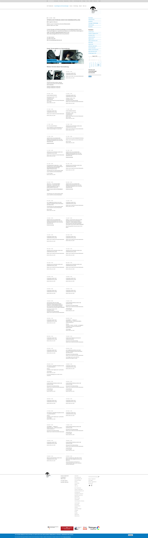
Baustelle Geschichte (79, 495)
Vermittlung (75, 5)
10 (89, 63)
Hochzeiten (90, 483)
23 (100, 64)
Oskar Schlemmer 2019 (92, 40)
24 (89, 66)
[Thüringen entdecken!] (94, 528)
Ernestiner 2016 (91, 35)
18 (91, 64)
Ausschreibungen (78, 508)
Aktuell (80, 5)
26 (93, 66)
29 (98, 66)
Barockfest (90, 26)
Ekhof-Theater (77, 498)
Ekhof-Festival (91, 24)
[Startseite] (48, 1)
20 (95, 64)
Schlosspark (77, 499)
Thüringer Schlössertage (93, 23)
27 (95, 66)
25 (91, 66)
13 (95, 63)
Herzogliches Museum (79, 493)
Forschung (61, 1)
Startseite (76, 475)
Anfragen (83, 1)
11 (91, 63)
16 (100, 63)
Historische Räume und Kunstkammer (79, 491)
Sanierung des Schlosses (79, 500)
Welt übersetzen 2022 (92, 51)
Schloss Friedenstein (79, 489)
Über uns (84, 5)
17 (89, 64)
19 (93, 64)
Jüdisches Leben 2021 (92, 46)
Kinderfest (90, 21)
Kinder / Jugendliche (92, 481)
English (99, 1)
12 (93, 63)
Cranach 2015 (91, 31)
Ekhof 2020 (90, 42)
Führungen (90, 480)
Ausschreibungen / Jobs (77, 1)
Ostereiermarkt (91, 19)
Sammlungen (56, 1)
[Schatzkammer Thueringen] (67, 528)
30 (100, 66)
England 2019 (91, 38)
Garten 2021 (90, 44)
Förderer (71, 1)
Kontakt (91, 1)
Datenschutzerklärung (67, 536)
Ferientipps (90, 17)
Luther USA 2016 (91, 37)
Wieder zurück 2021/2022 (93, 49)
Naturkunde (77, 496)
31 (89, 67)
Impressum (95, 1)
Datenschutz (77, 515)
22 (98, 64)
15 (98, 63)
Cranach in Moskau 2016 (93, 33)
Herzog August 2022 (92, 53)
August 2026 (94, 56)
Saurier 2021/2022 (92, 47)
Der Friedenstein (50, 5)
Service (71, 5)
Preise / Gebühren (92, 478)
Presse (88, 1)
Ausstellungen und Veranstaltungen (61, 5)
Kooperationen (66, 1)
